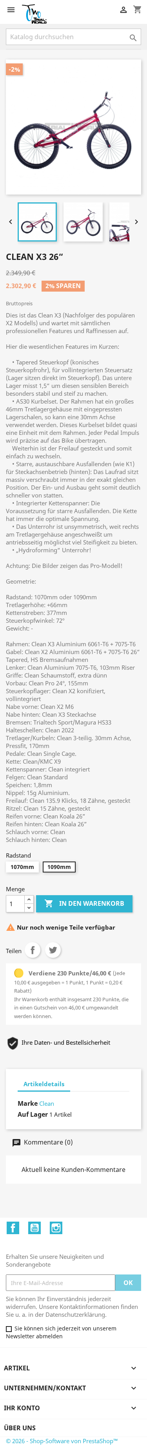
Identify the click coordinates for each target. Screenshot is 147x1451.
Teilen (32, 950)
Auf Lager (33, 1114)
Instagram (56, 1228)
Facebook (13, 1228)
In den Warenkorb (84, 903)
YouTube (34, 1228)
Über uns (20, 1428)
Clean (46, 1103)
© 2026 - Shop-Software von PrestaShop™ (62, 1441)
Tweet (53, 950)
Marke (28, 1103)
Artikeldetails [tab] (44, 1084)
